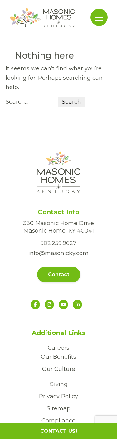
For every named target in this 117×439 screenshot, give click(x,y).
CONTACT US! (58, 431)
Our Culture (58, 369)
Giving (59, 384)
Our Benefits (58, 356)
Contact (58, 274)
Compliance (58, 420)
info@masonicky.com (58, 253)
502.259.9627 (58, 243)
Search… (17, 101)
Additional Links (58, 333)
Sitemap (59, 408)
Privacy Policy (58, 396)
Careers (58, 347)
